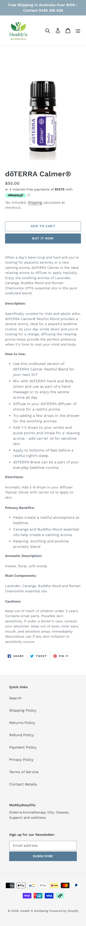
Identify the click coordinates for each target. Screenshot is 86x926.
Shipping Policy (22, 710)
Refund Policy (21, 735)
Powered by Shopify (64, 911)
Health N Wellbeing (34, 911)
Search (15, 698)
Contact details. (23, 784)
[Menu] (78, 31)
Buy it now (43, 238)
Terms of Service (24, 772)
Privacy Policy (21, 759)
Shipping (35, 202)
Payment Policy (22, 747)
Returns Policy (22, 723)
